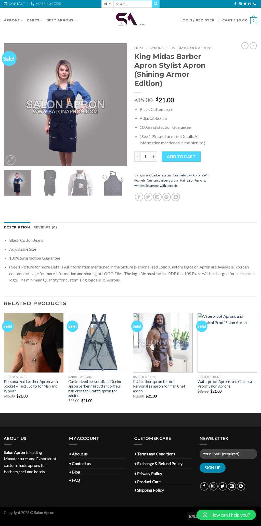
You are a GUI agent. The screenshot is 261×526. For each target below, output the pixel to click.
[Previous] (12, 105)
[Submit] (156, 4)
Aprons (12, 20)
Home (139, 48)
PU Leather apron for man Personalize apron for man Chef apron (159, 386)
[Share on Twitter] (148, 197)
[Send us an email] (249, 4)
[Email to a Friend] (157, 197)
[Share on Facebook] (139, 197)
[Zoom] (11, 160)
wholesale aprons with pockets (156, 186)
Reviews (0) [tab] (45, 227)
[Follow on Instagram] (240, 4)
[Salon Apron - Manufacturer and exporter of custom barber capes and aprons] (130, 20)
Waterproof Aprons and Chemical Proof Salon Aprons (225, 384)
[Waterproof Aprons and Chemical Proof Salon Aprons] (227, 343)
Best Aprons (59, 20)
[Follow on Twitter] (244, 4)
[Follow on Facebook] (235, 4)
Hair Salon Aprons (192, 180)
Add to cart (181, 156)
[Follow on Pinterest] (241, 486)
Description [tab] (17, 227)
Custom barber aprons (190, 48)
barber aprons (161, 175)
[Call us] (254, 4)
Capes (33, 20)
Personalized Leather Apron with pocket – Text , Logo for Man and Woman (31, 386)
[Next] (117, 105)
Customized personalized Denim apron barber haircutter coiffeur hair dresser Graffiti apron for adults (94, 388)
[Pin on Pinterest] (166, 197)
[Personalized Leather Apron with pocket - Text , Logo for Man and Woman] (33, 343)
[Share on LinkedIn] (176, 197)
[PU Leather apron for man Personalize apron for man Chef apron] (163, 343)
